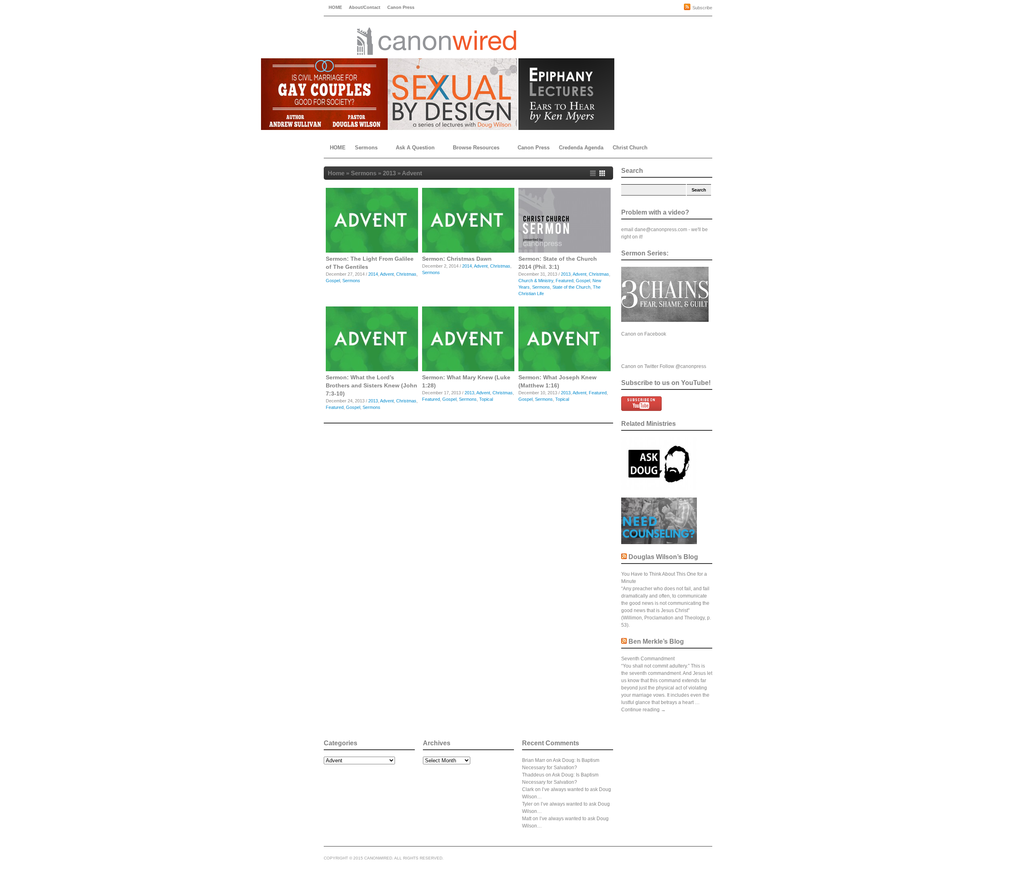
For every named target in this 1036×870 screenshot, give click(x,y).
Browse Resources (476, 148)
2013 (389, 173)
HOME (335, 7)
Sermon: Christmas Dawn (457, 258)
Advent (387, 274)
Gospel (333, 280)
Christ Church (630, 148)
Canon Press (400, 7)
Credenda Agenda (581, 148)
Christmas (406, 274)
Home (336, 173)
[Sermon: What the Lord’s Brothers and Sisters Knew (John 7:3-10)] (372, 369)
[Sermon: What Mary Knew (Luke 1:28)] (468, 369)
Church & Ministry (535, 280)
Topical (486, 399)
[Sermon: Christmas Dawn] (468, 251)
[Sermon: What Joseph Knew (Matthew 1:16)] (564, 369)
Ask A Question (415, 148)
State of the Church (571, 287)
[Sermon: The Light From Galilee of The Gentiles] (372, 251)
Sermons (366, 148)
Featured (564, 280)
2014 (373, 274)
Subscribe (702, 7)
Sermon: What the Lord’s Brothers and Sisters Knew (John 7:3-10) (371, 385)
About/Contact (364, 7)
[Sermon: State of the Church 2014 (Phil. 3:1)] (564, 251)
